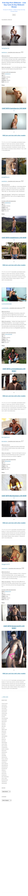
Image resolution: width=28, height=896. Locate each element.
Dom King (4, 740)
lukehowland (4, 783)
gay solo (13, 145)
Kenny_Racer (4, 778)
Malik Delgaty (4, 742)
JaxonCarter (4, 773)
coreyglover (4, 762)
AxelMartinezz (4, 760)
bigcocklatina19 (5, 765)
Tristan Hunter (5, 703)
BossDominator (5, 779)
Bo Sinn (3, 727)
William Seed (4, 729)
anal (10, 143)
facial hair (12, 405)
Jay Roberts (4, 732)
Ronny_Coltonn (5, 758)
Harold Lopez (4, 713)
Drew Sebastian (5, 718)
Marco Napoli (4, 745)
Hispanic (23, 145)
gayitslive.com (18, 145)
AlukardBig (4, 755)
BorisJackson (6, 437)
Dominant (7, 145)
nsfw (22, 147)
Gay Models (14, 142)
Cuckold (3, 145)
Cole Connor (4, 705)
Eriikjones (4, 770)
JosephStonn (6, 177)
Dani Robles (4, 714)
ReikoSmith (4, 750)
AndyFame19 (4, 752)
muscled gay (14, 147)
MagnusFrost (4, 757)
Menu (14, 14)
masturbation (9, 147)
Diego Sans (4, 731)
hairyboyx (4, 753)
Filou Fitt (3, 737)
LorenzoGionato (7, 304)
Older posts (5, 696)
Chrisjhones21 (4, 747)
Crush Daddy (4, 719)
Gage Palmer (4, 721)
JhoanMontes (4, 768)
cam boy (13, 143)
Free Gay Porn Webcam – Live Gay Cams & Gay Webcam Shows (14, 5)
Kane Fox (3, 734)
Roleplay (6, 148)
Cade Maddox (4, 736)
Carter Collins (4, 744)
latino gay (4, 147)
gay (10, 145)
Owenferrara (4, 781)
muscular (19, 147)
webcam (18, 148)
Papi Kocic (4, 724)
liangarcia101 (6, 564)
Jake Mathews (4, 706)
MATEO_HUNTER (5, 749)
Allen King (4, 726)
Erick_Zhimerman (5, 776)
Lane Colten (4, 708)
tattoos (14, 148)
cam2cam (17, 143)
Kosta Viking (4, 711)
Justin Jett (3, 723)
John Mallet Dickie (6, 150)
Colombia (22, 143)
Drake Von (4, 739)
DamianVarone (5, 766)
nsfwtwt (7, 278)
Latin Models (19, 142)
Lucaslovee (4, 771)
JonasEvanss (4, 775)
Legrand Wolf (4, 710)
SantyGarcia (5, 48)
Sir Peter (3, 716)
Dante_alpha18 (5, 763)
